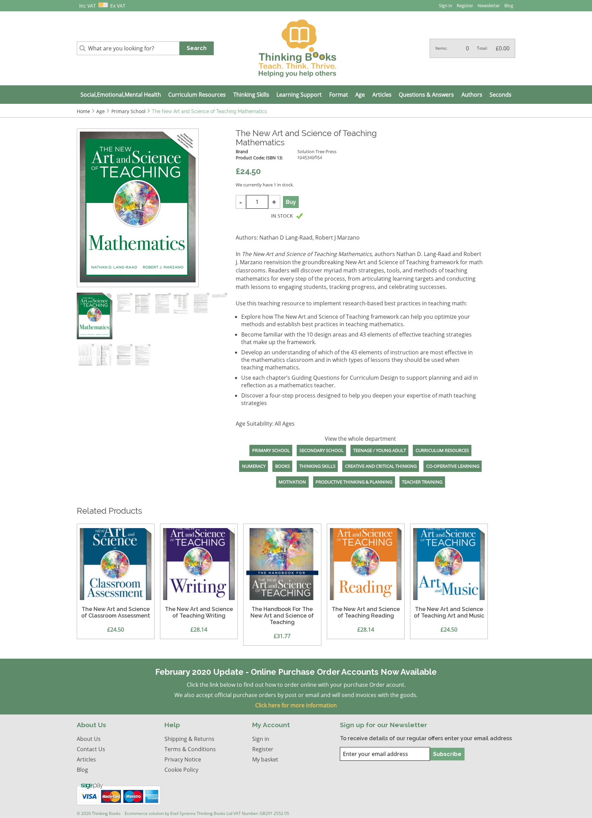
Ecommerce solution (144, 813)
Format (338, 94)
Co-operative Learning (452, 466)
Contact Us (91, 749)
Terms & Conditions (190, 749)
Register (465, 5)
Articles (382, 94)
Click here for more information (296, 705)
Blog (508, 5)
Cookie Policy (181, 769)
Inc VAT (87, 5)
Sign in (445, 5)
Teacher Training (422, 482)
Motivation (292, 482)
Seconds (500, 94)
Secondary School (321, 450)
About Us (89, 739)
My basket (265, 759)
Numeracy (254, 466)
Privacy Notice (182, 759)
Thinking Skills (251, 94)
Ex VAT (117, 5)
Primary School (271, 450)
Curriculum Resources (197, 94)
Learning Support (299, 94)
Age (360, 94)
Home (83, 111)
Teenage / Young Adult (379, 450)
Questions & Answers (426, 94)
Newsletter (489, 5)
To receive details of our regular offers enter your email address (426, 738)
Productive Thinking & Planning (354, 482)
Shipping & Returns (189, 739)
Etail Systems (183, 813)
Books (282, 466)
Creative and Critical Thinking (381, 466)
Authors (471, 94)
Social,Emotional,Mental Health (121, 94)
